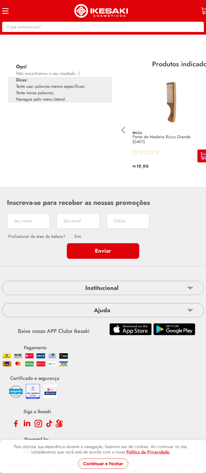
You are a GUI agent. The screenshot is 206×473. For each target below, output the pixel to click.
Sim (77, 236)
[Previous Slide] (123, 130)
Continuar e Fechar (103, 463)
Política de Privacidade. (148, 452)
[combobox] (103, 27)
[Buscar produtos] (197, 27)
